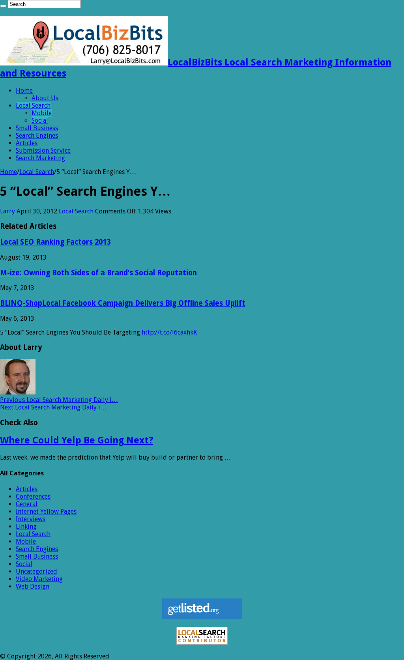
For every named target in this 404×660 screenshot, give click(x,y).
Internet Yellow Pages (46, 511)
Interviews (30, 519)
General (26, 504)
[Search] (3, 6)
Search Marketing (40, 158)
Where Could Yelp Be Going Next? (76, 440)
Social (40, 120)
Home (24, 90)
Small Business (37, 128)
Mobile (42, 113)
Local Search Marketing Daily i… (59, 400)
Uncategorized (36, 571)
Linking (26, 526)
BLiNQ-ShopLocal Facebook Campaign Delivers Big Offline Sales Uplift (122, 303)
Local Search (33, 105)
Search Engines (37, 135)
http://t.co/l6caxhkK (169, 332)
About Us (45, 98)
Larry (8, 211)
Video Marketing (39, 579)
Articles (26, 143)
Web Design (32, 586)
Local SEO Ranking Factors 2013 (55, 242)
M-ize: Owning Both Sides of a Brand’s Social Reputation (98, 273)
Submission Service (43, 150)
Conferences (33, 496)
